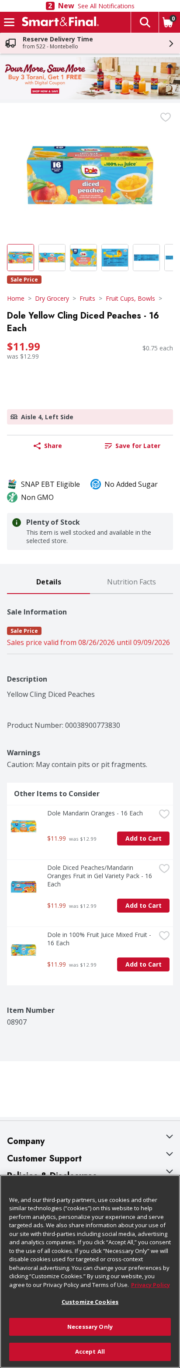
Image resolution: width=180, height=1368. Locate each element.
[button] (145, 22)
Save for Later (137, 445)
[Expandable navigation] (9, 22)
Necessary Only (90, 1327)
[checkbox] (165, 117)
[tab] (48, 582)
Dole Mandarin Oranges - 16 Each (95, 813)
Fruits (87, 298)
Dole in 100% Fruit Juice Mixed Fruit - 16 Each (100, 938)
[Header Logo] (58, 22)
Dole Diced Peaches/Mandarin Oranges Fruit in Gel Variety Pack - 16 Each (100, 875)
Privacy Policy (150, 1285)
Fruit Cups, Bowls (130, 298)
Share (53, 445)
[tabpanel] (90, 810)
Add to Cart (143, 838)
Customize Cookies (90, 1302)
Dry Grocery (52, 298)
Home (15, 298)
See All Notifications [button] (106, 6)
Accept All (90, 1351)
